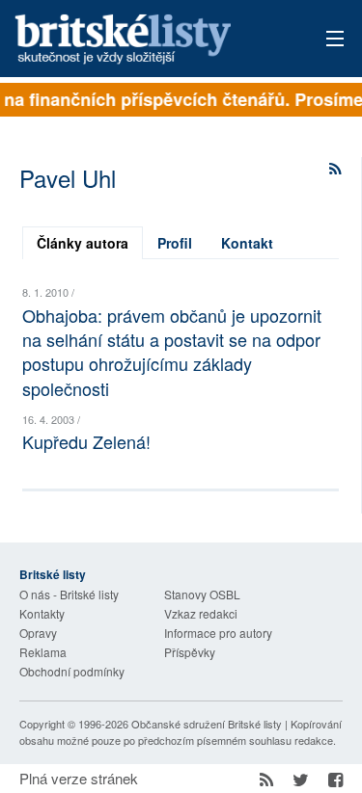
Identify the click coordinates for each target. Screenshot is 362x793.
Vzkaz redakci (200, 613)
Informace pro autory (218, 632)
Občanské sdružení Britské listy (206, 723)
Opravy (38, 632)
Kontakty (42, 613)
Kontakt (247, 242)
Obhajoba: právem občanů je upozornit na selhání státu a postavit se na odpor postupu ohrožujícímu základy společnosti (171, 352)
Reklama (43, 652)
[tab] (82, 242)
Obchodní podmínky (72, 671)
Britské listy (149, 39)
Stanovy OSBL (202, 594)
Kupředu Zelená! (86, 441)
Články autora (82, 242)
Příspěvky (189, 652)
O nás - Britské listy (69, 594)
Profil (174, 242)
